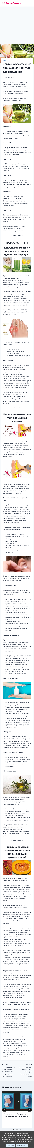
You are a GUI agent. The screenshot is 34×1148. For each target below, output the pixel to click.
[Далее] (29, 1110)
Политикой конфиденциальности (20, 1141)
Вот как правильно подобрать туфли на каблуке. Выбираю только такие (25, 1070)
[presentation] (17, 1101)
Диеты (5, 60)
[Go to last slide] (4, 1110)
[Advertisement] (17, 24)
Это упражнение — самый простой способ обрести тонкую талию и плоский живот (8, 1070)
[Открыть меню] (30, 3)
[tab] (13, 1129)
